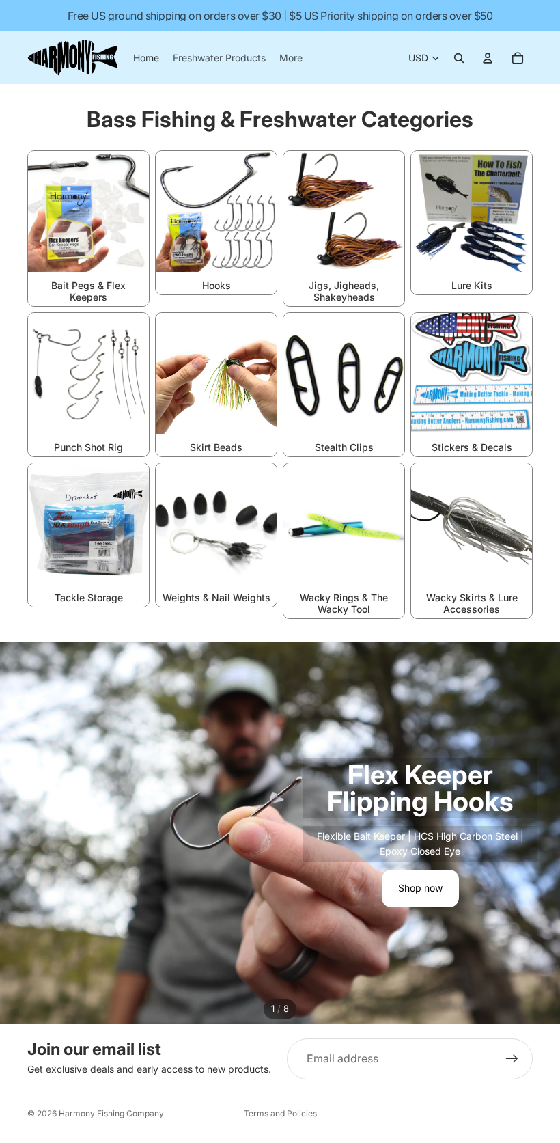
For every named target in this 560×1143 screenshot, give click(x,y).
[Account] (488, 58)
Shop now (420, 888)
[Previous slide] (21, 833)
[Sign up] (512, 1059)
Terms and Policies (280, 1113)
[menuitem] (290, 58)
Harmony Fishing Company (111, 1113)
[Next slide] (538, 833)
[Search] (459, 58)
